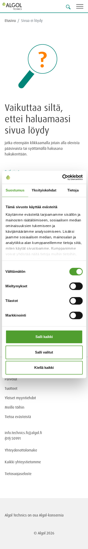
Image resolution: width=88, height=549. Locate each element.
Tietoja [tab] (73, 190)
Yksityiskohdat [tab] (44, 190)
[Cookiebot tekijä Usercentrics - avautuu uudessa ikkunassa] (63, 177)
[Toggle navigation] (82, 7)
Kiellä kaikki (44, 368)
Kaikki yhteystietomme (23, 462)
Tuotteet (11, 388)
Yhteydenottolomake (21, 450)
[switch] (76, 286)
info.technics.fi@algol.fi (23, 432)
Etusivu (10, 20)
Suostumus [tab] (15, 190)
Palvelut (11, 379)
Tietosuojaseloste (18, 473)
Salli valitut (44, 352)
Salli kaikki (44, 337)
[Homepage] (17, 6)
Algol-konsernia (51, 515)
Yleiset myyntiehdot (20, 397)
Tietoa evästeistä (18, 416)
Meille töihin (14, 407)
